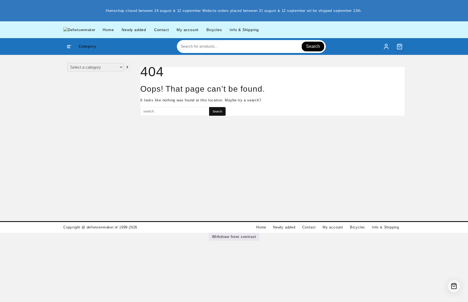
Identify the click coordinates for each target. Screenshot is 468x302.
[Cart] (399, 46)
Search (313, 46)
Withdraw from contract (234, 237)
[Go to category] (127, 67)
